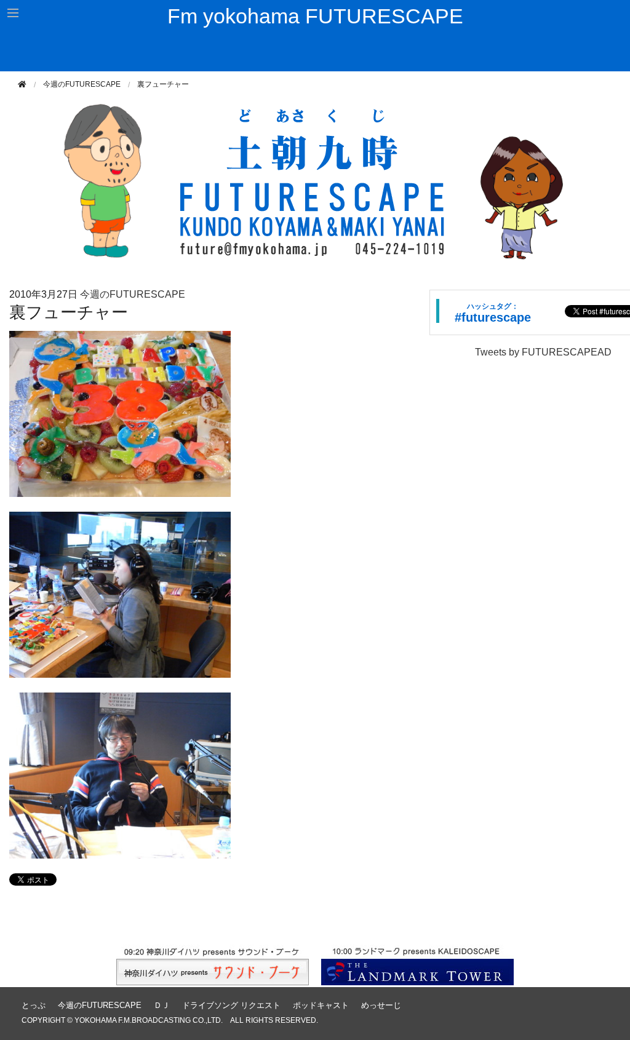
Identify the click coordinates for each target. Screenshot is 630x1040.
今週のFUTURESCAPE (82, 84)
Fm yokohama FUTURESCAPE (315, 16)
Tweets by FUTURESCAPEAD (543, 352)
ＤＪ (162, 1005)
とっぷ (34, 1005)
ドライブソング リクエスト (231, 1005)
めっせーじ (381, 1005)
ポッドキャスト (321, 1005)
